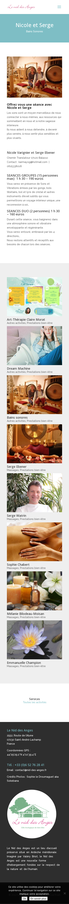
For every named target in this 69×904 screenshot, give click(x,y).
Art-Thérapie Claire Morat (26, 319)
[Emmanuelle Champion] (34, 639)
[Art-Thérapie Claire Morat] (34, 296)
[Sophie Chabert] (34, 541)
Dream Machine (18, 368)
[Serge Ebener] (34, 443)
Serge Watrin (16, 515)
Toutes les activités (34, 702)
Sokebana (13, 780)
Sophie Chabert (18, 564)
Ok (24, 898)
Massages (13, 470)
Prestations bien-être (40, 323)
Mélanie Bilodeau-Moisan (25, 614)
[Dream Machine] (34, 345)
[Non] (64, 893)
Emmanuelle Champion (24, 663)
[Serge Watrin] (34, 492)
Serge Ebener (17, 466)
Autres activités (16, 323)
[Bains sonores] (34, 394)
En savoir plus (38, 898)
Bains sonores (17, 417)
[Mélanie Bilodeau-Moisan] (34, 590)
